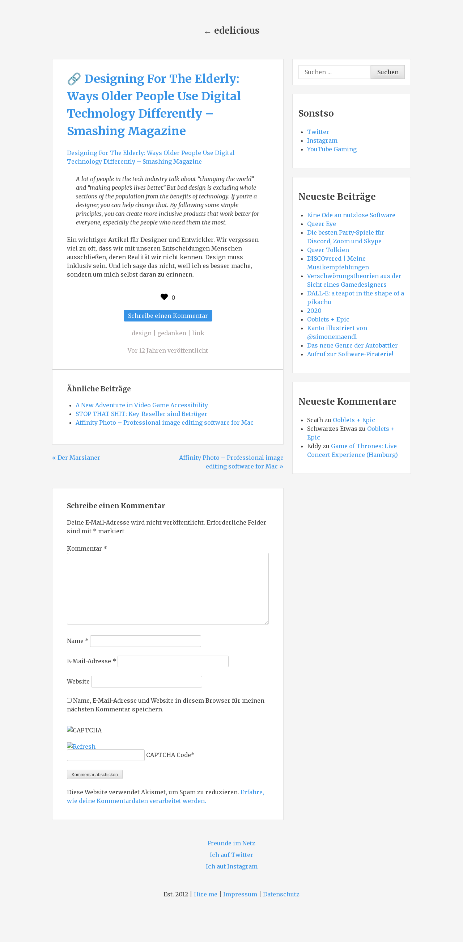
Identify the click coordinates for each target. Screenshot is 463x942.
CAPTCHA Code (168, 754)
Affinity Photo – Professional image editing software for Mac (165, 422)
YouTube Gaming (332, 149)
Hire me (205, 894)
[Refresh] (81, 746)
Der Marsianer (79, 457)
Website (78, 681)
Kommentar (87, 548)
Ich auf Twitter (231, 854)
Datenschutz (281, 894)
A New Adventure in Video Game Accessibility (142, 405)
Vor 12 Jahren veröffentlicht (168, 350)
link (198, 333)
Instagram (322, 140)
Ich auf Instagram (232, 866)
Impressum (240, 894)
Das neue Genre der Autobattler (352, 345)
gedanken (171, 333)
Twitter (318, 131)
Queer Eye (321, 223)
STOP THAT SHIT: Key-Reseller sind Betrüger (141, 413)
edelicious (237, 30)
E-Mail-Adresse (91, 661)
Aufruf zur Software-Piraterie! (350, 354)
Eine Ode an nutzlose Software (351, 215)
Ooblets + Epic (328, 319)
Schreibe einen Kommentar (170, 316)
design (142, 333)
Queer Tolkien (328, 249)
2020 (314, 310)
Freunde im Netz (231, 843)
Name (78, 640)
